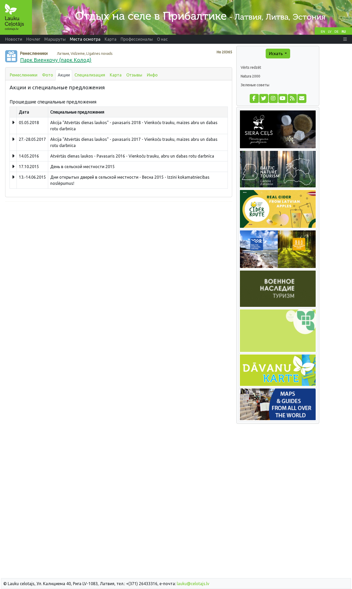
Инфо (152, 75)
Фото (47, 75)
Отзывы (134, 75)
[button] (345, 39)
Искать (276, 53)
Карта (116, 75)
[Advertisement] (118, 242)
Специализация (89, 75)
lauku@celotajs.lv (193, 583)
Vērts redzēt (251, 67)
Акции (64, 75)
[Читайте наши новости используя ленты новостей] (292, 98)
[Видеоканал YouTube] (282, 98)
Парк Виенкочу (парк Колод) (55, 60)
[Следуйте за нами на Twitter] (263, 98)
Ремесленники (23, 75)
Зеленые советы (255, 85)
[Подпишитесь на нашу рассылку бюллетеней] (301, 98)
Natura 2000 (250, 76)
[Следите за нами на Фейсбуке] (254, 98)
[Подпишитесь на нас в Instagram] (273, 98)
